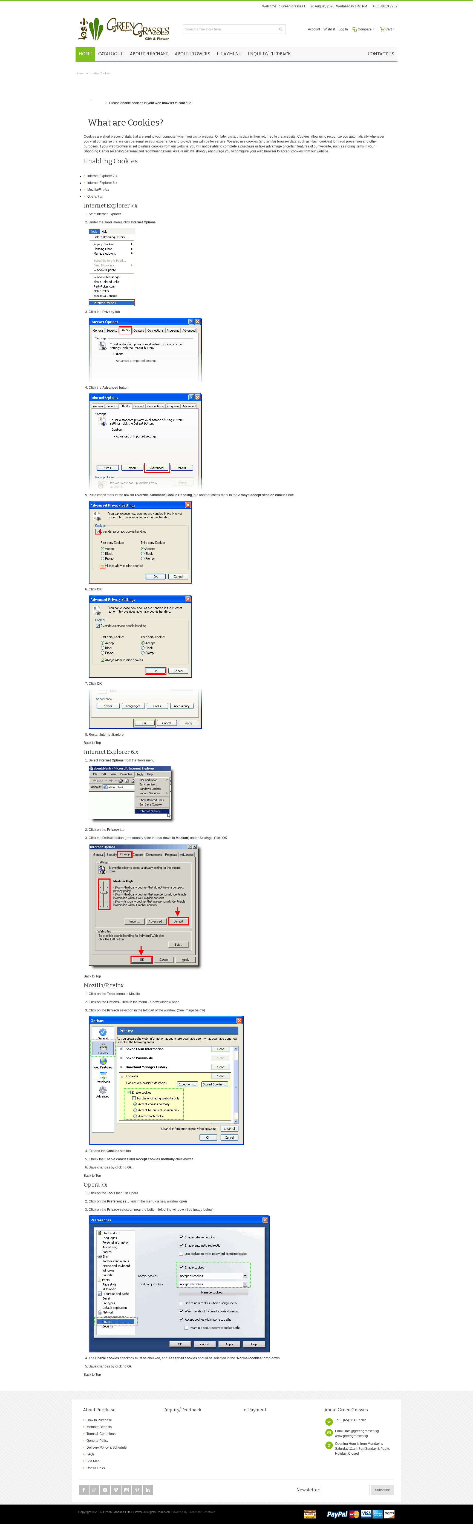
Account (314, 29)
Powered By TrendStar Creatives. (193, 1512)
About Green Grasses (346, 1409)
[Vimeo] (116, 1490)
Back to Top (92, 743)
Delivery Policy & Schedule (106, 1447)
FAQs (90, 1454)
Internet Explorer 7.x (102, 176)
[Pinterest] (137, 1490)
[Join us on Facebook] (84, 1490)
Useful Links (95, 1468)
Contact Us (381, 53)
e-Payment (255, 1409)
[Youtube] (105, 1490)
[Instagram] (127, 1490)
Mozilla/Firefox (98, 190)
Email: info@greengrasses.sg (357, 1431)
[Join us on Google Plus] (95, 1490)
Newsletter (307, 1489)
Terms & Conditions (101, 1434)
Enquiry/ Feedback (182, 1409)
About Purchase (99, 1409)
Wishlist (329, 29)
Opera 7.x (94, 196)
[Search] (280, 29)
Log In (343, 29)
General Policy (97, 1441)
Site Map (93, 1461)
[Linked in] (148, 1490)
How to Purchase (99, 1420)
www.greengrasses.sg (351, 1436)
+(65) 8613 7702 (385, 6)
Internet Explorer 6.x (102, 183)
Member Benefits (99, 1427)
